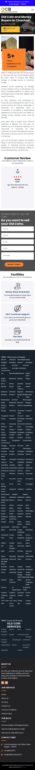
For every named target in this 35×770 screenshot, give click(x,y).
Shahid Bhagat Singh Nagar (22, 574)
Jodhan (20, 465)
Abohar (3, 360)
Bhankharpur (5, 400)
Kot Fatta (12, 479)
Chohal (11, 416)
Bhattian (15, 400)
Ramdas (20, 551)
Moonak (12, 511)
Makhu (3, 497)
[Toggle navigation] (33, 9)
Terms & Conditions (8, 710)
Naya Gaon (16, 527)
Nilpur (3, 530)
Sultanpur (21, 593)
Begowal (20, 392)
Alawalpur (12, 362)
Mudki (11, 514)
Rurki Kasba (29, 556)
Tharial (20, 601)
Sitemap (23, 767)
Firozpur (20, 438)
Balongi (20, 379)
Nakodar (28, 517)
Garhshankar (27, 440)
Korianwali (29, 474)
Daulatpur (12, 419)
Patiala (11, 535)
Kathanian (29, 468)
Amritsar (15, 365)
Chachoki (12, 411)
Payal (11, 538)
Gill (13, 448)
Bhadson (12, 395)
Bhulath (11, 405)
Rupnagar (12, 556)
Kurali (11, 484)
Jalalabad (21, 462)
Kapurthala (5, 468)
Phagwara (21, 538)
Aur (2, 373)
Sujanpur (12, 593)
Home (3, 694)
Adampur (12, 360)
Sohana (3, 587)
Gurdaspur (21, 451)
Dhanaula (12, 424)
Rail (2, 546)
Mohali (3, 511)
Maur (27, 505)
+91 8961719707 (9, 751)
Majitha (25, 494)
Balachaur (12, 379)
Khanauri (12, 471)
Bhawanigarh (27, 400)
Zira (19, 603)
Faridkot (20, 430)
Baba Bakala (13, 373)
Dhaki (3, 424)
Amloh (3, 365)
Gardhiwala (16, 440)
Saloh (19, 559)
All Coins (4, 702)
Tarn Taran (5, 601)
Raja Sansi (21, 546)
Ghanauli (12, 446)
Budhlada (29, 405)
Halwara (12, 454)
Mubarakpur (30, 511)
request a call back (9, 29)
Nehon (25, 527)
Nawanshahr (5, 527)
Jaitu (11, 462)
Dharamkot (21, 424)
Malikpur (28, 497)
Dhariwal (28, 424)
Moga (19, 508)
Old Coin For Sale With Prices (12, 733)
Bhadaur (4, 395)
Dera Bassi (29, 419)
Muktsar (28, 514)
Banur (3, 384)
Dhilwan (3, 427)
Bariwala (20, 384)
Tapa (27, 595)
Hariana (28, 454)
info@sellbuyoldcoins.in (13, 754)
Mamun (28, 500)
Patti (2, 538)
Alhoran (20, 362)
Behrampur (29, 392)
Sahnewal (12, 559)
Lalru (19, 484)
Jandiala (12, 465)
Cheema (29, 411)
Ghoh (27, 446)
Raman (11, 551)
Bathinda (4, 392)
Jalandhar (29, 462)
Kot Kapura (29, 479)
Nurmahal (12, 530)
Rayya (3, 556)
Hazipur (4, 459)
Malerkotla (12, 497)
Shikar (19, 580)
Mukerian (21, 514)
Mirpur (11, 508)
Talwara (20, 595)
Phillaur (3, 543)
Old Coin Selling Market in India (13, 729)
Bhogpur (28, 403)
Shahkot (4, 580)
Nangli (11, 522)
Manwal (20, 505)
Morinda (20, 511)
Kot (2, 479)
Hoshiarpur (13, 459)
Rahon (20, 543)
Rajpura (28, 546)
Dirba (3, 430)
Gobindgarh (27, 448)
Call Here (25, 29)
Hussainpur (29, 459)
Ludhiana (21, 489)
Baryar (11, 387)
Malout (20, 500)
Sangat (20, 567)
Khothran (21, 474)
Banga (28, 379)
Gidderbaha (5, 448)
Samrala (4, 567)
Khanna (20, 471)
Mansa (3, 505)
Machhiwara (5, 494)
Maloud (12, 500)
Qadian (11, 543)
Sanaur (11, 567)
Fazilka (3, 438)
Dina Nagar (29, 427)
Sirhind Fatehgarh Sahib (29, 582)
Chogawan (5, 416)
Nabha (20, 517)
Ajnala (28, 360)
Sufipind (4, 593)
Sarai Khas (21, 569)
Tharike (28, 601)
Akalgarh (4, 362)
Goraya (11, 451)
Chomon (21, 416)
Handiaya (21, 454)
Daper (28, 416)
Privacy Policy (6, 713)
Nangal (3, 522)
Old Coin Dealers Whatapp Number (14, 725)
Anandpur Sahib (17, 368)
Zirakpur (28, 603)
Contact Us (5, 706)
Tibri (2, 603)
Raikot (28, 543)
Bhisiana (20, 403)
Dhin (10, 427)
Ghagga (4, 446)
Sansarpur (12, 569)
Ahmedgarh (22, 360)
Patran (28, 535)
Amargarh (29, 362)
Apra (24, 368)
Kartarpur (21, 468)
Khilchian (12, 474)
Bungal (3, 411)
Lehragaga (29, 484)
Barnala (28, 384)
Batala (28, 387)
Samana (28, 559)
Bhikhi (3, 403)
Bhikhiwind (12, 403)
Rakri (2, 551)
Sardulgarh (29, 569)
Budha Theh (22, 405)
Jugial (28, 465)
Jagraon (4, 462)
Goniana (4, 451)
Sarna (3, 572)
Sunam (28, 593)
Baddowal (21, 373)
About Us (4, 698)
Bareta (11, 384)
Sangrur (28, 567)
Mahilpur (15, 494)
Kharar (28, 471)
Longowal (12, 489)
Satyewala (12, 572)
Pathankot (29, 530)
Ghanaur (20, 446)
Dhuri (19, 427)
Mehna (3, 508)
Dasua (3, 419)
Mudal (3, 514)
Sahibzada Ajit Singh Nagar (4, 561)
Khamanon (5, 471)
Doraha (11, 430)
